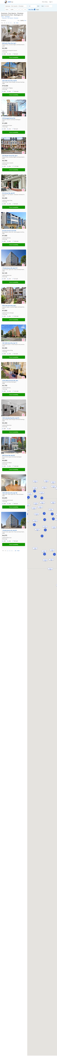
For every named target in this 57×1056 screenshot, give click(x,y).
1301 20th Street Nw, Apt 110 (9, 343)
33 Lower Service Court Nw (9, 230)
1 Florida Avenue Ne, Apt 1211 (10, 268)
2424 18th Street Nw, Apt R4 (9, 80)
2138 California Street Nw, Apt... (10, 380)
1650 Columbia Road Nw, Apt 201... (11, 418)
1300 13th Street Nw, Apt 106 (9, 493)
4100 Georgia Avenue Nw (8, 118)
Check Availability (13, 57)
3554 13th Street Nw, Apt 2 (9, 305)
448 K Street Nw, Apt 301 (8, 455)
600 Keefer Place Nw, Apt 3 (9, 43)
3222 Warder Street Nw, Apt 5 (9, 155)
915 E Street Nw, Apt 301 (8, 193)
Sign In (50, 2)
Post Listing (44, 2)
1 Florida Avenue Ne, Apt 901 (9, 530)
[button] (50, 569)
